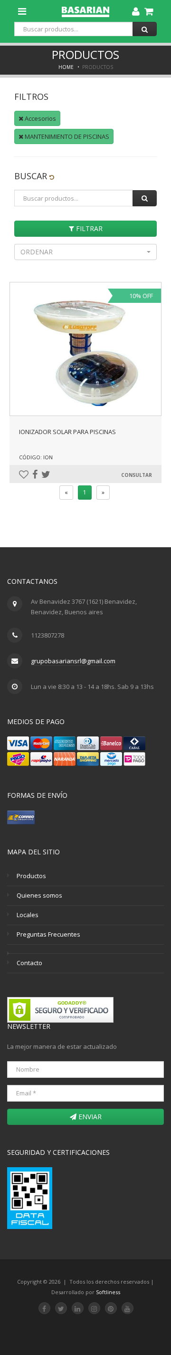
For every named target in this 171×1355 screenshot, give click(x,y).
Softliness (108, 1292)
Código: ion (36, 457)
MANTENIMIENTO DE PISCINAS (66, 136)
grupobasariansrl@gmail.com (73, 661)
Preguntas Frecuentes (48, 934)
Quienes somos (39, 895)
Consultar (136, 475)
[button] (85, 252)
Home (66, 67)
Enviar (89, 1116)
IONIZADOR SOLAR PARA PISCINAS (67, 431)
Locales (27, 914)
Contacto (29, 962)
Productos (31, 875)
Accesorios (39, 118)
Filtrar (88, 228)
